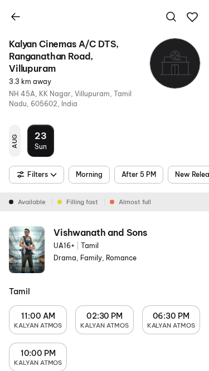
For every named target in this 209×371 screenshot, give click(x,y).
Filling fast (82, 202)
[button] (192, 17)
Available (32, 202)
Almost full (135, 202)
